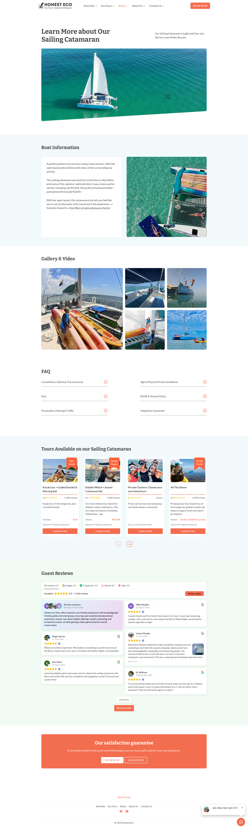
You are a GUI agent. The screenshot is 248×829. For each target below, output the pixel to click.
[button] (69, 585)
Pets (43, 396)
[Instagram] (127, 811)
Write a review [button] (194, 593)
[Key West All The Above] (187, 470)
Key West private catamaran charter (90, 207)
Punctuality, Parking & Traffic (57, 410)
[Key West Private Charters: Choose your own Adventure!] (145, 470)
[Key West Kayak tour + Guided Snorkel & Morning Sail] (60, 470)
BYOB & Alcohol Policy (153, 396)
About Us (133, 806)
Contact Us (146, 806)
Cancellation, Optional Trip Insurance (62, 381)
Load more (124, 699)
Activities (100, 806)
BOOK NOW (200, 5)
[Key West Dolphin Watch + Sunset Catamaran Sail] (102, 470)
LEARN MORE (60, 531)
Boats (123, 806)
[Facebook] (121, 811)
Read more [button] (133, 661)
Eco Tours (112, 806)
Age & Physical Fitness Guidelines (159, 381)
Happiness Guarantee (153, 410)
